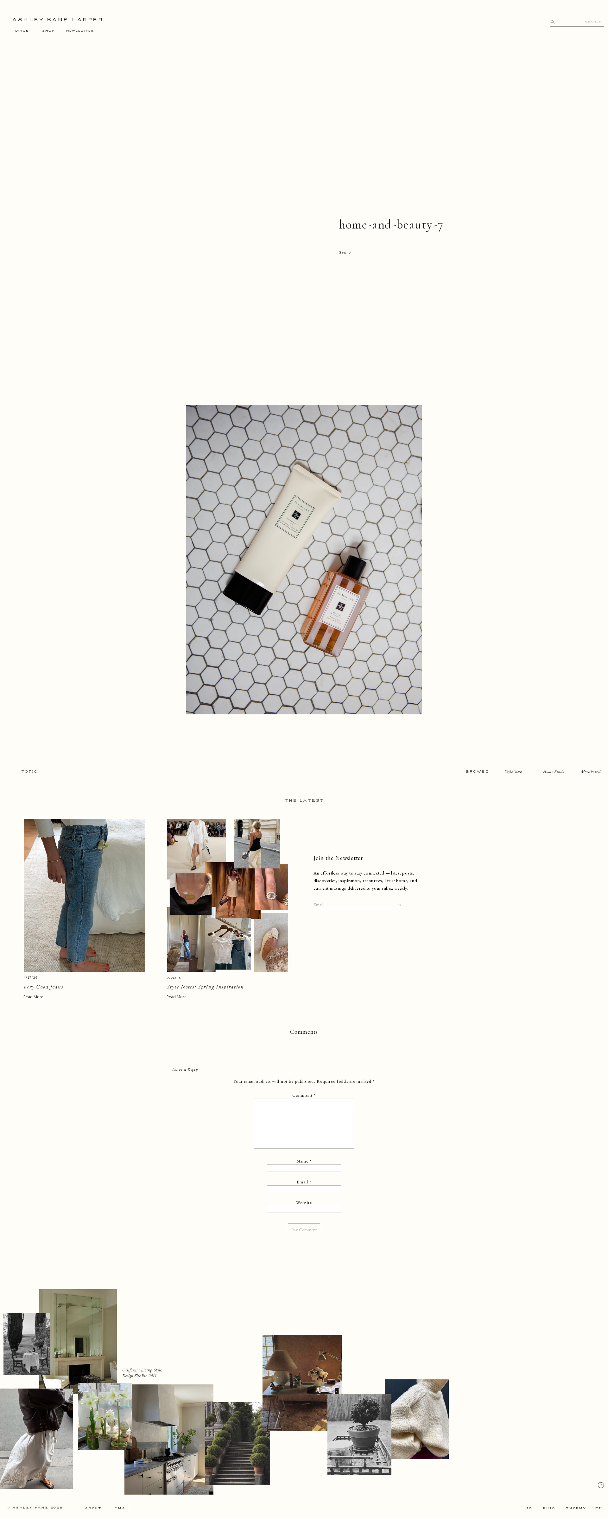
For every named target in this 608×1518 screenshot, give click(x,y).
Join (398, 904)
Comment (304, 1095)
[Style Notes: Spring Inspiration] (227, 895)
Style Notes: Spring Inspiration (205, 986)
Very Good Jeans (43, 986)
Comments (304, 1031)
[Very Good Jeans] (84, 895)
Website (304, 1202)
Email (304, 1182)
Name (304, 1161)
